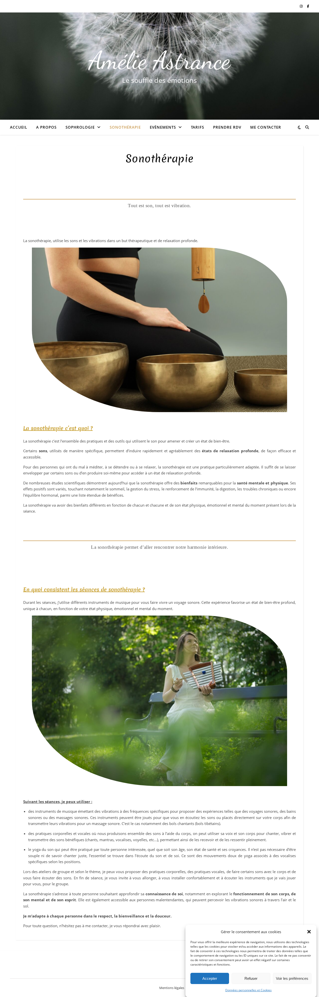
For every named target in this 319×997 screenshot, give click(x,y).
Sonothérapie (125, 127)
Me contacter (265, 127)
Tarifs (197, 127)
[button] (309, 931)
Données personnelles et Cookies (248, 990)
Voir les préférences (292, 978)
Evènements (163, 127)
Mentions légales (171, 988)
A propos (46, 127)
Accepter (209, 978)
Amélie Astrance (159, 60)
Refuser (250, 978)
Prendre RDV (227, 127)
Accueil (18, 127)
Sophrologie (80, 127)
